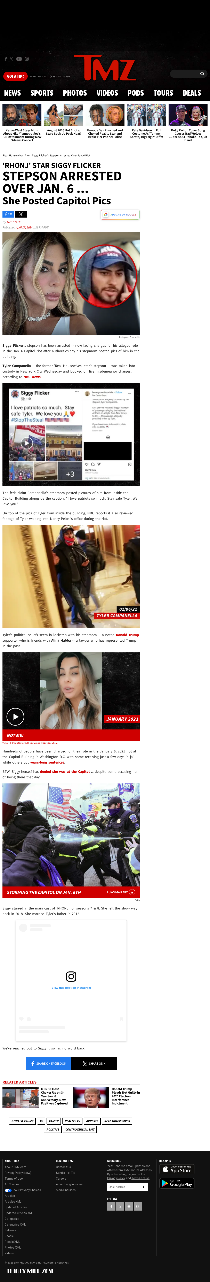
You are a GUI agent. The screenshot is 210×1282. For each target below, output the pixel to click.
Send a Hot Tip (65, 1172)
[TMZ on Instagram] (26, 59)
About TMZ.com (15, 1167)
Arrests (92, 1121)
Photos (75, 93)
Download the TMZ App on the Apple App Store (177, 1169)
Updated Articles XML (19, 1213)
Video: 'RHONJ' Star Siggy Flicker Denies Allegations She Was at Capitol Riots (29, 742)
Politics (52, 1129)
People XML (12, 1241)
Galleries (10, 1230)
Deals (192, 93)
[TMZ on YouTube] (129, 1206)
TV (41, 1121)
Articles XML (13, 1201)
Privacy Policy (116, 1178)
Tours (163, 93)
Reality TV (72, 1121)
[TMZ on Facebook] (5, 59)
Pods (136, 93)
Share (51, 1063)
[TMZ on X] (12, 59)
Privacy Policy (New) (18, 1172)
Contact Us (63, 1167)
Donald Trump (22, 1121)
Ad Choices (12, 1184)
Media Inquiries (66, 1190)
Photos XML (13, 1247)
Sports (42, 93)
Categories (12, 1218)
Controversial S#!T (79, 1129)
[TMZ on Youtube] (19, 59)
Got (15, 76)
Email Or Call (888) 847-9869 (50, 76)
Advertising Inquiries (69, 1184)
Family (53, 1121)
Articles (10, 1195)
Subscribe (144, 1187)
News (12, 93)
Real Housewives (117, 1121)
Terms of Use (14, 1178)
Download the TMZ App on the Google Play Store (177, 1183)
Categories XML (15, 1224)
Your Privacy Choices (27, 1190)
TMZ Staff (13, 222)
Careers (61, 1178)
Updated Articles (16, 1207)
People (9, 1236)
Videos (107, 93)
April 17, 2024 (24, 227)
